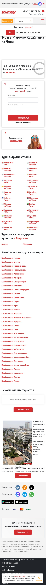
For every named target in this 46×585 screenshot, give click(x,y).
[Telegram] (24, 494)
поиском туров (16, 140)
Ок (39, 578)
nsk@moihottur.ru (8, 570)
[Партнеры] (22, 509)
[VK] (17, 487)
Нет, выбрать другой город (28, 32)
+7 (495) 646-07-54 (31, 11)
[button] (7, 164)
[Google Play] (8, 502)
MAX (35, 3)
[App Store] (21, 502)
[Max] (40, 3)
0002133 (5, 583)
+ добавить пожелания (23, 123)
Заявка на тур (7, 21)
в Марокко (21, 238)
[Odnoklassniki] (24, 487)
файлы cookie (19, 576)
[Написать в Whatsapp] (31, 494)
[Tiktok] (31, 487)
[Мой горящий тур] (9, 12)
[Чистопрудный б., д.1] (43, 11)
